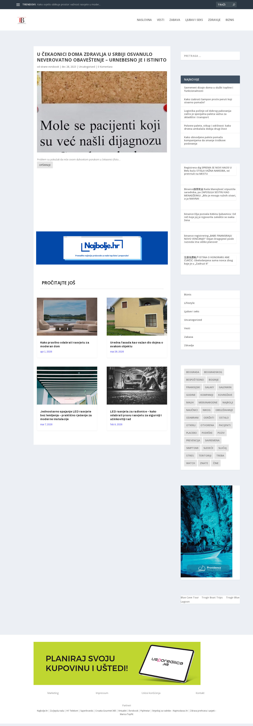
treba (220, 455)
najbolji (228, 402)
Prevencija (193, 440)
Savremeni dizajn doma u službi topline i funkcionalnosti (208, 89)
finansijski (193, 387)
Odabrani (192, 417)
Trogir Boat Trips (212, 597)
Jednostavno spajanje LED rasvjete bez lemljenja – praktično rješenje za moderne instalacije (66, 415)
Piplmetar (145, 710)
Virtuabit (122, 710)
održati (209, 417)
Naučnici (192, 410)
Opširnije (45, 165)
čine (216, 463)
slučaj (222, 448)
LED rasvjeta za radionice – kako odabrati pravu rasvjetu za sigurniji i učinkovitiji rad (136, 415)
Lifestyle (189, 303)
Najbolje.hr (42, 710)
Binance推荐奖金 (193, 189)
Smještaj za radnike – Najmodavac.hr (170, 710)
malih (190, 402)
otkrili (191, 425)
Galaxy (209, 387)
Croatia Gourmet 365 (105, 710)
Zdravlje (214, 20)
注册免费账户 (191, 257)
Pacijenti (225, 425)
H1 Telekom (72, 710)
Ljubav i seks (194, 20)
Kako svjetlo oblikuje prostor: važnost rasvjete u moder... (69, 4)
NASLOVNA (144, 20)
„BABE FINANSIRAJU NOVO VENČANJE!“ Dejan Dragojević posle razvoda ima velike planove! (209, 238)
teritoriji (205, 455)
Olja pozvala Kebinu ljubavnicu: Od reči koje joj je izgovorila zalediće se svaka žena (210, 217)
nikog (206, 410)
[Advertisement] (102, 199)
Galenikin (225, 387)
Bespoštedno (195, 379)
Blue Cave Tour (190, 597)
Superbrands (86, 710)
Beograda (192, 372)
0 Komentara (105, 66)
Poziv (221, 432)
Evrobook (133, 710)
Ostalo (224, 417)
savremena (212, 440)
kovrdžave (225, 394)
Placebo (191, 432)
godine (191, 394)
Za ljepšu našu (57, 710)
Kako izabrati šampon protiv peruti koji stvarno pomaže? (208, 101)
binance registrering (196, 235)
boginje (214, 379)
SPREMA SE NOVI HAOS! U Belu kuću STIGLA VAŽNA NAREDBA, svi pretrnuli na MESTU (208, 170)
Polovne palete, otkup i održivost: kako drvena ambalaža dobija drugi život (207, 127)
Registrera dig (192, 167)
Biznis (230, 20)
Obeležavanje (224, 410)
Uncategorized (87, 66)
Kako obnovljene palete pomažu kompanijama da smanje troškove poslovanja (204, 140)
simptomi (192, 448)
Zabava (174, 20)
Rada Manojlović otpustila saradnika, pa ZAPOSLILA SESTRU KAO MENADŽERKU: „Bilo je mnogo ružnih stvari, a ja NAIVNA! (210, 193)
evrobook (53, 66)
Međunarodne (208, 402)
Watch (190, 463)
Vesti (160, 20)
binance (189, 214)
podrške (207, 432)
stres (190, 455)
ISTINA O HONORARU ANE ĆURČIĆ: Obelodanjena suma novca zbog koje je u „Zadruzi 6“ (208, 260)
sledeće (208, 448)
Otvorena (207, 425)
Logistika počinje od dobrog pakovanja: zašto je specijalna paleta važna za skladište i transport (208, 114)
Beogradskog (213, 372)
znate (204, 463)
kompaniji (207, 394)
